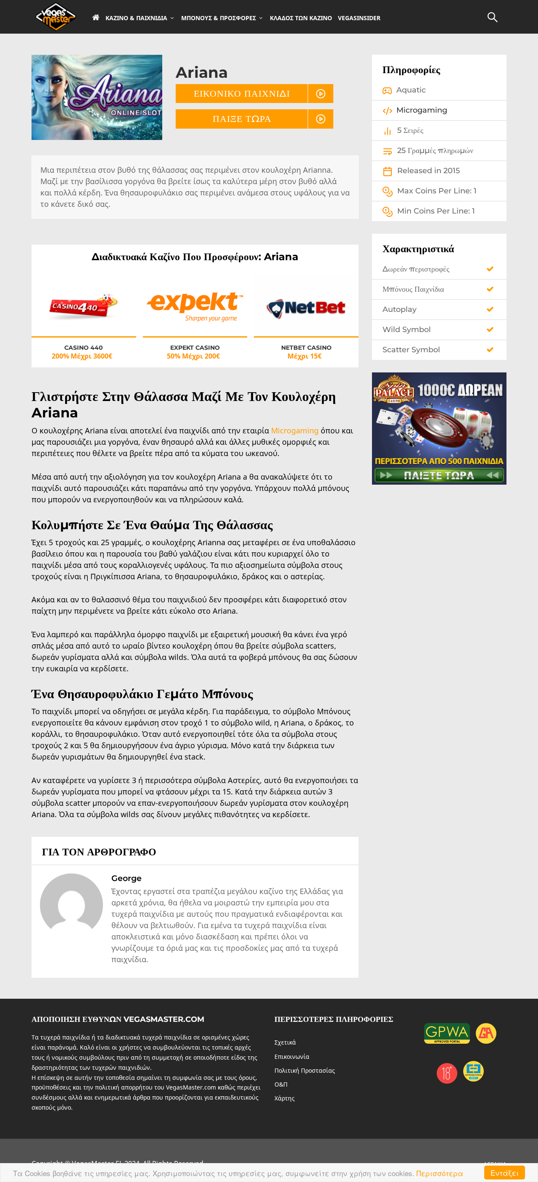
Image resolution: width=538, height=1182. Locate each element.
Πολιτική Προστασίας (304, 1070)
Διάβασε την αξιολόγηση (84, 313)
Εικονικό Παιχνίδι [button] (242, 93)
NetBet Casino (306, 347)
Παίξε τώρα (242, 118)
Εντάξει (505, 1172)
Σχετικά (285, 1042)
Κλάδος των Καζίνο (301, 18)
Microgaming (296, 430)
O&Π (280, 1084)
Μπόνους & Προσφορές (218, 18)
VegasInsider (359, 18)
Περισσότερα (440, 1173)
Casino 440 (83, 347)
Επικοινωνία (291, 1057)
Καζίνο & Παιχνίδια (136, 18)
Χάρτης (284, 1098)
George (126, 878)
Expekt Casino (195, 347)
